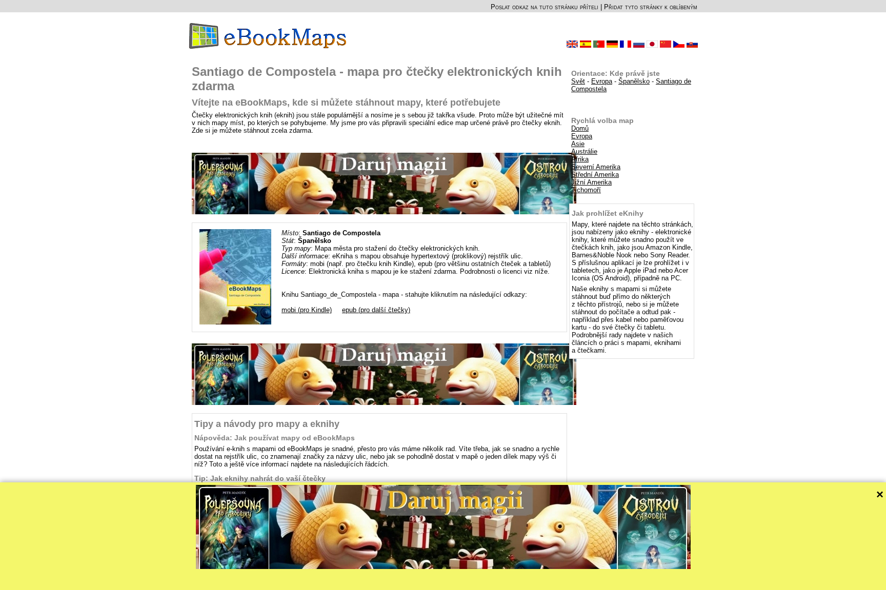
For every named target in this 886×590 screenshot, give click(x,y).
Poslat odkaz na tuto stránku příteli (544, 7)
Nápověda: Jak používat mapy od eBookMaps (274, 438)
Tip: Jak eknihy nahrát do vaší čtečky (260, 478)
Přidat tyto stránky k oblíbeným (650, 7)
